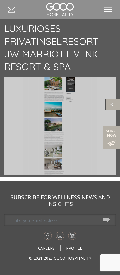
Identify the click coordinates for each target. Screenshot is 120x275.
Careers (46, 248)
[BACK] (113, 105)
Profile (74, 248)
